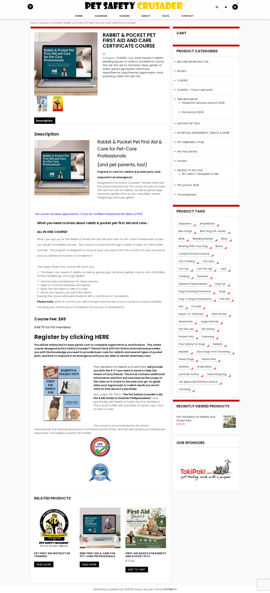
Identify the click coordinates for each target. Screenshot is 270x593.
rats (137, 76)
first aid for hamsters (127, 65)
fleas (145, 65)
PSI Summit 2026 (193, 112)
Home (78, 15)
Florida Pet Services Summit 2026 (203, 103)
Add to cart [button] (136, 569)
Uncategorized (186, 194)
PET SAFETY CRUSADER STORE (200, 174)
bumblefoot (147, 61)
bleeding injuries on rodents (120, 61)
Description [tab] (44, 121)
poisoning (109, 76)
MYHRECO (170, 589)
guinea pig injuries (122, 69)
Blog (166, 15)
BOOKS (181, 71)
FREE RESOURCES (187, 99)
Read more (44, 564)
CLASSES (57, 23)
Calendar (101, 15)
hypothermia (130, 72)
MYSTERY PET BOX (188, 123)
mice (159, 72)
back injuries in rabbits (149, 58)
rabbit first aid (125, 76)
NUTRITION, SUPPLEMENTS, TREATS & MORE (203, 133)
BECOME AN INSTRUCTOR (192, 62)
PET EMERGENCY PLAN (190, 142)
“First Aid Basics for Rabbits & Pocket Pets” (120, 367)
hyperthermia (111, 72)
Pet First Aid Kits (187, 151)
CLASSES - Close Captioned (194, 90)
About (146, 15)
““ (128, 396)
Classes (124, 15)
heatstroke (143, 69)
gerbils (153, 65)
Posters (182, 161)
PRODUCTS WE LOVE (190, 170)
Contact (187, 15)
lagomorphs (147, 72)
